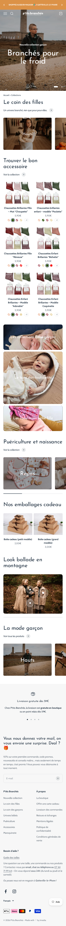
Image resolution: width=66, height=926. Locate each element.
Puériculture (9, 821)
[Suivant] (62, 5)
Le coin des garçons (13, 809)
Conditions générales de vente (48, 838)
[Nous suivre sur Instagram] (14, 891)
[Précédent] (4, 5)
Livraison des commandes (49, 809)
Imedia (43, 920)
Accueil (6, 95)
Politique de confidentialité (43, 829)
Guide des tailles (11, 857)
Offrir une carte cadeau (47, 803)
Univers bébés (10, 815)
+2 (26, 220)
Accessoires (9, 827)
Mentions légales (44, 821)
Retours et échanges (46, 815)
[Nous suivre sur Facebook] (5, 891)
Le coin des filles (11, 803)
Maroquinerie (9, 832)
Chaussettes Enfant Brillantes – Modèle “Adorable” (18, 302)
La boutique (42, 798)
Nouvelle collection (12, 798)
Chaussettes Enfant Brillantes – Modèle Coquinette (48, 302)
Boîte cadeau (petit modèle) (18, 539)
